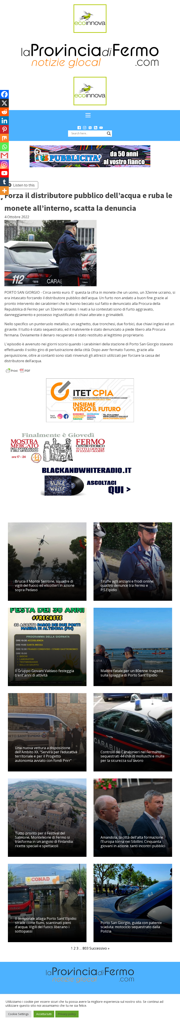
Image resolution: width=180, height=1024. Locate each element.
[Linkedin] (4, 120)
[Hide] (2, 199)
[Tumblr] (4, 181)
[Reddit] (4, 111)
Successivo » (99, 948)
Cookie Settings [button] (18, 1014)
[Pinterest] (4, 129)
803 (85, 948)
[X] (4, 103)
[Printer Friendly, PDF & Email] (18, 370)
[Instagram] (4, 164)
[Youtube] (4, 173)
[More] (4, 190)
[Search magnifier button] (109, 133)
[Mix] (4, 138)
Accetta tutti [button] (44, 1014)
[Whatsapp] (4, 146)
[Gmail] (4, 155)
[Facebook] (4, 94)
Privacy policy (67, 1014)
